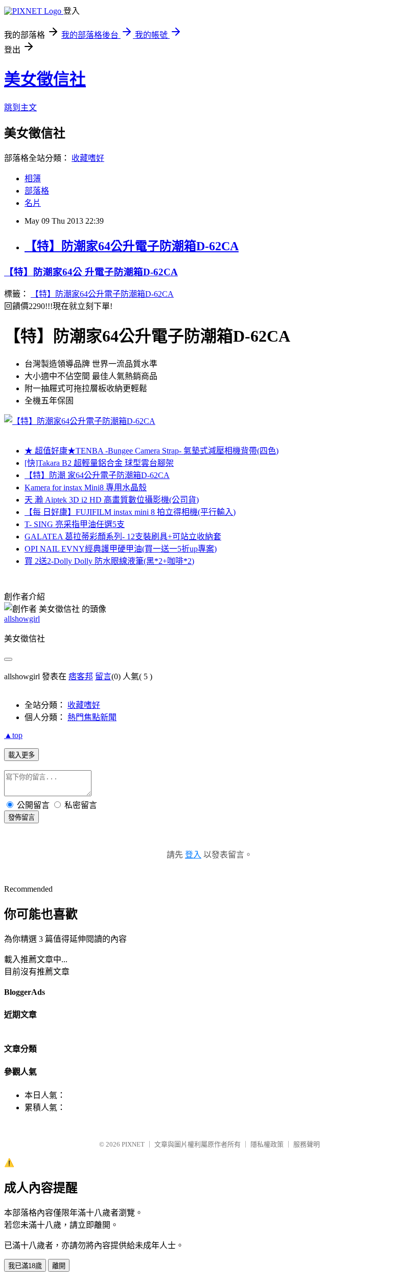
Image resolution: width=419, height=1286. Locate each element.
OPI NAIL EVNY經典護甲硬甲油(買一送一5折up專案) (121, 548)
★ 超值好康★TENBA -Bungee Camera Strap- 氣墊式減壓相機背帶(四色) (151, 450)
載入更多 (21, 755)
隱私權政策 (267, 1144)
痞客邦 (80, 676)
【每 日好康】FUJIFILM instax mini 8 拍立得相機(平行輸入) (130, 512)
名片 (33, 203)
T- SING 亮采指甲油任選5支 (75, 524)
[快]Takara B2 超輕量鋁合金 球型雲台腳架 (99, 463)
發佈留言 (21, 817)
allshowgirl (22, 618)
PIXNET (133, 1144)
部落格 (37, 190)
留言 (103, 676)
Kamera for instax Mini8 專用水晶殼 (86, 487)
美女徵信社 (45, 79)
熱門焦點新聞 (92, 717)
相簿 (33, 178)
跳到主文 (20, 107)
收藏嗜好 (88, 158)
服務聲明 (306, 1144)
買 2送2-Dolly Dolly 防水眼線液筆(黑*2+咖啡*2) (109, 561)
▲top (13, 735)
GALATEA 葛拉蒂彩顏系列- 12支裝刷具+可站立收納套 (123, 536)
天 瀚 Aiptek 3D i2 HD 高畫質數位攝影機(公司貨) (112, 499)
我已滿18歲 (25, 1266)
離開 (58, 1266)
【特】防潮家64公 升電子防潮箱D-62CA (91, 272)
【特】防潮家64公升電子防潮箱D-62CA (132, 246)
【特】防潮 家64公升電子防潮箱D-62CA (97, 475)
